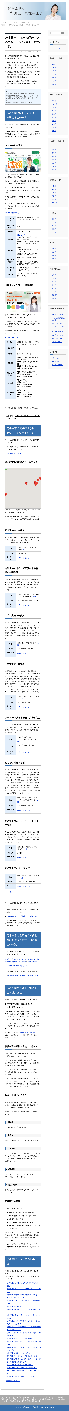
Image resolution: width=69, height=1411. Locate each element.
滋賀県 (54, 199)
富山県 (54, 163)
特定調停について (57, 335)
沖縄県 (54, 298)
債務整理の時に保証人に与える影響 (20, 1338)
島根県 (54, 229)
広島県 (54, 219)
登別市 (34, 962)
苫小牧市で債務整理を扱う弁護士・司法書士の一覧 (22, 96)
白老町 (24, 962)
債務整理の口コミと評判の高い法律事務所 (22, 1368)
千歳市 (29, 962)
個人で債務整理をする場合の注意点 (20, 1365)
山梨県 (54, 127)
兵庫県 (54, 189)
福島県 (54, 84)
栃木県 (54, 117)
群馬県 (54, 121)
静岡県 (54, 153)
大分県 (54, 288)
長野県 (54, 131)
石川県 (54, 166)
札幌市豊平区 (16, 962)
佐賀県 (54, 278)
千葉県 (54, 107)
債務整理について (57, 314)
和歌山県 (54, 202)
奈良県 (54, 196)
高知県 (54, 255)
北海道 (54, 64)
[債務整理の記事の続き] (12, 1381)
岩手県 (54, 71)
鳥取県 (54, 225)
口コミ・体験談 (57, 342)
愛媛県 (54, 252)
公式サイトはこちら (23, 558)
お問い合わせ (56, 358)
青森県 (54, 68)
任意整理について (57, 323)
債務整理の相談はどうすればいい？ (20, 1353)
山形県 (54, 81)
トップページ (56, 48)
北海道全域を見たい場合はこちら (17, 966)
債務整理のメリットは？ (15, 1306)
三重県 (54, 159)
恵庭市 (7, 959)
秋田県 (54, 74)
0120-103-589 (21, 235)
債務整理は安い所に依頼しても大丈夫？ (21, 1376)
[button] (6, 494)
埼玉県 (54, 111)
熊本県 (54, 281)
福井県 (54, 169)
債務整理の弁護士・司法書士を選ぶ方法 (19, 102)
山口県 (54, 232)
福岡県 (54, 275)
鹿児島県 (54, 295)
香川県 (54, 248)
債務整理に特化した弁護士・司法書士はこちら (23, 916)
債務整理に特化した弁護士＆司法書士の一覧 (20, 93)
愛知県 (54, 149)
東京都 (54, 101)
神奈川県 (54, 104)
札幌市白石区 (31, 959)
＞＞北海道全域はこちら (13, 453)
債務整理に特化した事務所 (26, 1032)
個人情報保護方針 (57, 365)
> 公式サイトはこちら (12, 213)
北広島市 (13, 959)
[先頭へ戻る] (9, 892)
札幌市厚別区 (21, 959)
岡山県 (54, 222)
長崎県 (54, 285)
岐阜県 (54, 156)
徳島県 (54, 258)
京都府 (54, 192)
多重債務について (57, 338)
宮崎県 (54, 291)
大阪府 (54, 186)
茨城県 (54, 114)
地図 (24, 549)
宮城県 (54, 78)
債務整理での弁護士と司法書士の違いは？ (22, 1356)
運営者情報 (55, 361)
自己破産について (57, 332)
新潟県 (54, 124)
